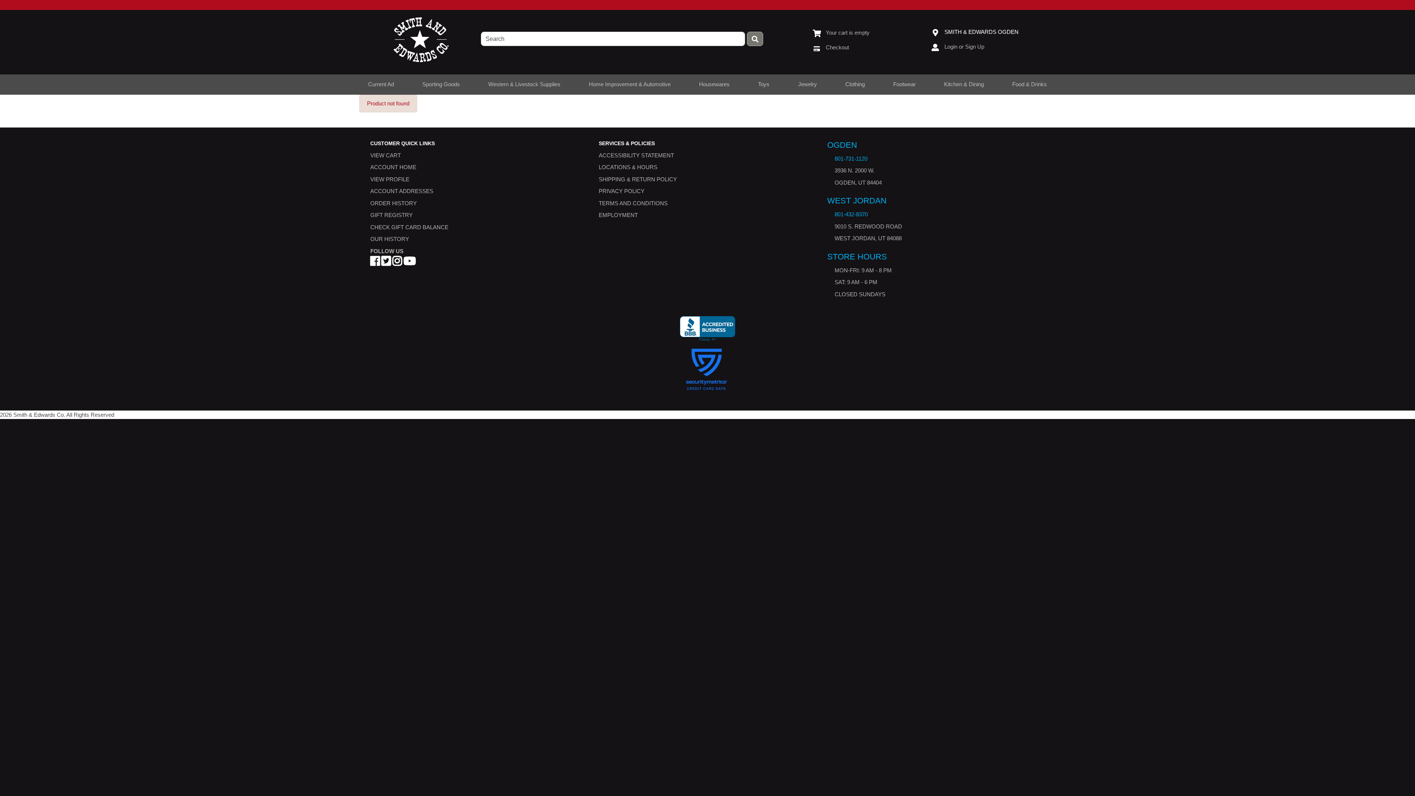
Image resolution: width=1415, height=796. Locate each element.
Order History (393, 203)
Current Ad (381, 84)
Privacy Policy (621, 191)
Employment (618, 215)
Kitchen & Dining (964, 84)
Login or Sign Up (964, 46)
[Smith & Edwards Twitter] (386, 263)
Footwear (904, 84)
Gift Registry (391, 215)
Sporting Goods (441, 84)
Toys (763, 84)
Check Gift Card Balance (409, 227)
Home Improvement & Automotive (630, 84)
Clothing (855, 84)
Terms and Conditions (633, 203)
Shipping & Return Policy (638, 179)
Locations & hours (628, 167)
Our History (389, 239)
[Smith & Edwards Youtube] (409, 263)
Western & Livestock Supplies (524, 84)
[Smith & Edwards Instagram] (397, 263)
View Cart (385, 155)
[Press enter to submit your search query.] (755, 39)
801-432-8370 (851, 215)
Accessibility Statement (636, 155)
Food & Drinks (1029, 84)
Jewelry (807, 84)
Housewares (714, 84)
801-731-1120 (851, 159)
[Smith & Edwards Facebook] (375, 263)
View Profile (389, 179)
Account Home (393, 167)
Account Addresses (401, 191)
